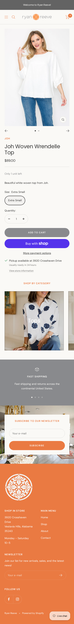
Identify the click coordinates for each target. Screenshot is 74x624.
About (44, 531)
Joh (7, 138)
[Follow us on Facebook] (9, 599)
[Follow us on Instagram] (17, 599)
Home (44, 517)
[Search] (13, 17)
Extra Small (15, 200)
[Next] (67, 130)
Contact (46, 538)
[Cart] (67, 17)
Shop (44, 524)
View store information (21, 270)
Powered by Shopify (33, 613)
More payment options (37, 253)
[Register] (60, 575)
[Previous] (6, 130)
